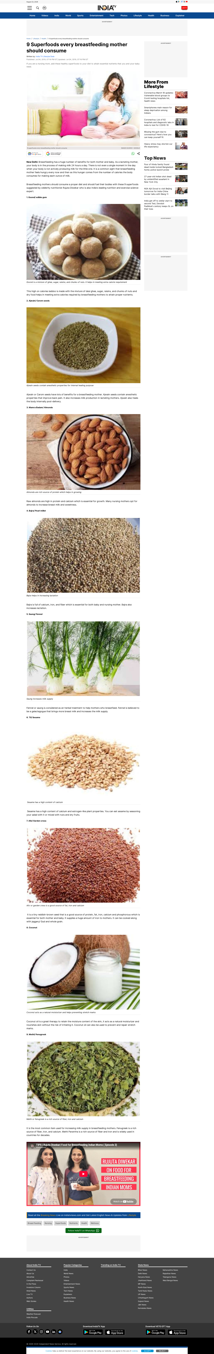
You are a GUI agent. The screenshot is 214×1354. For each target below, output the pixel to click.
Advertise (30, 1277)
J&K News (142, 1305)
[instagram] (41, 1331)
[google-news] (59, 1331)
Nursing (48, 1223)
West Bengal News (170, 1280)
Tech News (68, 1291)
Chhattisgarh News (145, 1298)
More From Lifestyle (156, 84)
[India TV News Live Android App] (93, 1332)
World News (68, 1273)
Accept (147, 1351)
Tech (112, 15)
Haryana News (144, 1277)
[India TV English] (107, 8)
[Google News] (35, 153)
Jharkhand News (145, 1280)
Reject (162, 1351)
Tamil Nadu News (145, 1291)
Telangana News (169, 1277)
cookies (135, 1351)
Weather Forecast (34, 1314)
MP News (142, 1284)
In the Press (31, 1284)
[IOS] (176, 1)
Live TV (30, 1294)
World (68, 15)
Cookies (49, 1351)
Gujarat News (143, 1301)
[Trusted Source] (53, 153)
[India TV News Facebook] (182, 1)
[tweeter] (35, 1331)
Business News (70, 1298)
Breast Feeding (34, 1223)
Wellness (95, 1223)
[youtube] (47, 1331)
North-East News (145, 1287)
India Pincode (32, 1317)
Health (151, 15)
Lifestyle (138, 15)
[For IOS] (177, 1332)
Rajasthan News (169, 1273)
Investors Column (33, 1287)
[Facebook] (29, 1331)
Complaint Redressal (35, 1280)
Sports (80, 15)
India (56, 15)
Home (32, 15)
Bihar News (142, 1270)
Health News (69, 1301)
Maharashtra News (170, 1270)
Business (164, 15)
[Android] (179, 1)
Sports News (69, 1287)
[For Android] (156, 1332)
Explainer (180, 15)
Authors (30, 1298)
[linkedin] (53, 1331)
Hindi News (31, 1291)
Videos (44, 15)
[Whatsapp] (133, 153)
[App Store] (115, 1332)
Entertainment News (72, 1284)
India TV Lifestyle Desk (45, 56)
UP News (141, 1294)
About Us (30, 1273)
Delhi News (142, 1273)
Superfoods (60, 1223)
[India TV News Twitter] (184, 1)
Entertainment (96, 15)
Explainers (68, 1294)
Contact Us (31, 1270)
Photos (124, 15)
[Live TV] (184, 8)
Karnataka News (144, 1308)
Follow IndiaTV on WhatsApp (81, 1230)
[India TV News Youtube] (186, 1)
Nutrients (73, 1223)
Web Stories (31, 1301)
